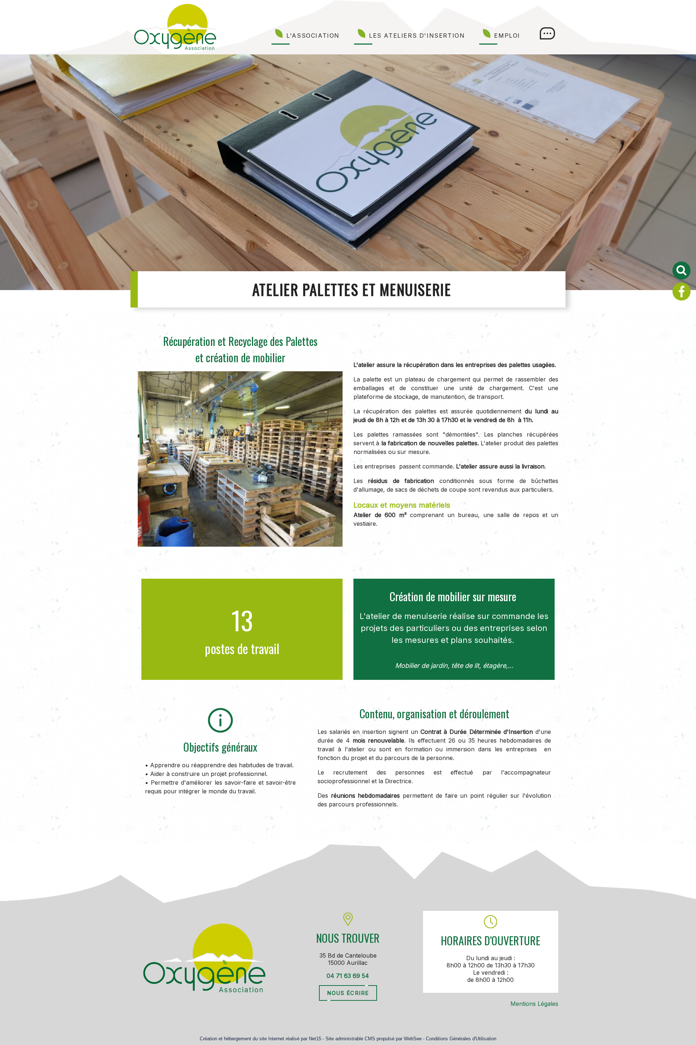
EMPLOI (507, 35)
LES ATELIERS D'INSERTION (417, 35)
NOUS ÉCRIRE (348, 993)
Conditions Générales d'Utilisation (461, 1038)
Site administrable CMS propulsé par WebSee (374, 1038)
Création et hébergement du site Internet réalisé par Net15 (260, 1038)
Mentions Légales (534, 1003)
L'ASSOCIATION (313, 35)
